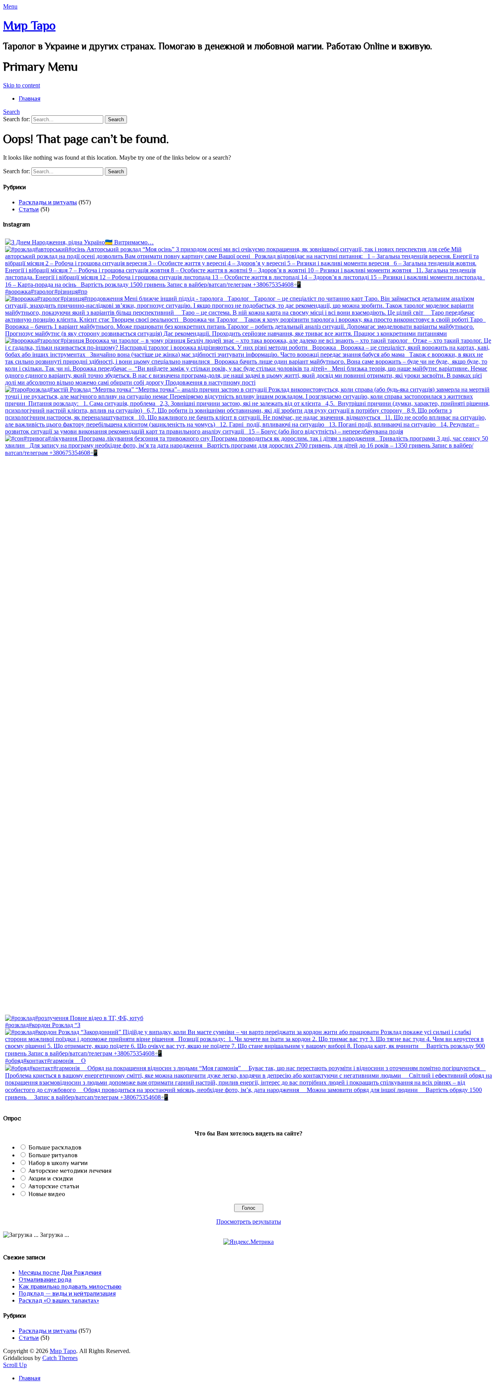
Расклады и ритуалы (48, 202)
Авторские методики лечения (69, 1170)
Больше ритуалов (53, 1155)
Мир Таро (29, 25)
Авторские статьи (53, 1186)
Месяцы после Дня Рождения (60, 1272)
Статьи (29, 209)
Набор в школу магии (58, 1163)
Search (11, 111)
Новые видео (46, 1194)
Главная (29, 98)
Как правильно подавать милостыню (70, 1286)
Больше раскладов (55, 1147)
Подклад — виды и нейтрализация (67, 1293)
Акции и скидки (50, 1178)
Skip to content (21, 85)
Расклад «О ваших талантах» (59, 1300)
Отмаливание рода (45, 1279)
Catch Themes (60, 1358)
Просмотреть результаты (248, 1221)
